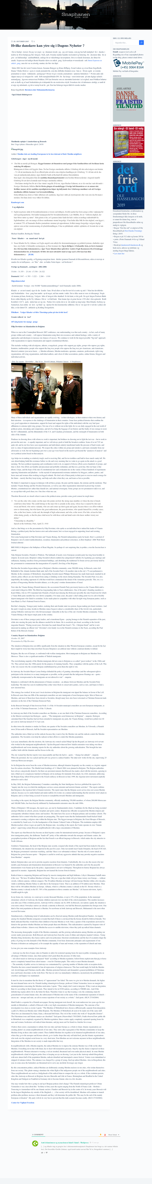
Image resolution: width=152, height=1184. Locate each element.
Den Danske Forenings (133, 230)
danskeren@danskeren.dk (130, 245)
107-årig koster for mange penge (24, 321)
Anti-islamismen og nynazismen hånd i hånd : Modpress (65, 1142)
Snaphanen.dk (76, 15)
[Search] (141, 42)
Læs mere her (119, 253)
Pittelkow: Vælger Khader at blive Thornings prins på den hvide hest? (39, 312)
